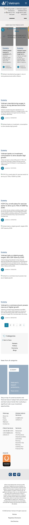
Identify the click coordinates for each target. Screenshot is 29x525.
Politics (14, 346)
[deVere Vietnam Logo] (10, 3)
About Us (5, 416)
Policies (14, 514)
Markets (14, 343)
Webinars (5, 422)
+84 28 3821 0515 (8, 431)
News (4, 418)
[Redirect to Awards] (6, 460)
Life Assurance (19, 435)
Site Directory (14, 521)
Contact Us (6, 424)
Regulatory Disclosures (14, 518)
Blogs (15, 350)
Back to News (7, 340)
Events (5, 420)
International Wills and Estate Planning (20, 439)
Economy (6, 48)
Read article (14, 391)
